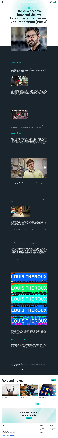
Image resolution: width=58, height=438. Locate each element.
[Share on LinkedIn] (23, 370)
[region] (7, 433)
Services (20, 2)
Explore (41, 425)
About (33, 2)
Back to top (53, 435)
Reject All (8, 435)
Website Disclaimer (52, 428)
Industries (24, 2)
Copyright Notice (52, 429)
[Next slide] (38, 404)
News (35, 2)
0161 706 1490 (55, 1)
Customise (4, 435)
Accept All (12, 435)
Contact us (41, 432)
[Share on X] (17, 370)
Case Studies (29, 2)
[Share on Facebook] (20, 370)
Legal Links (51, 425)
